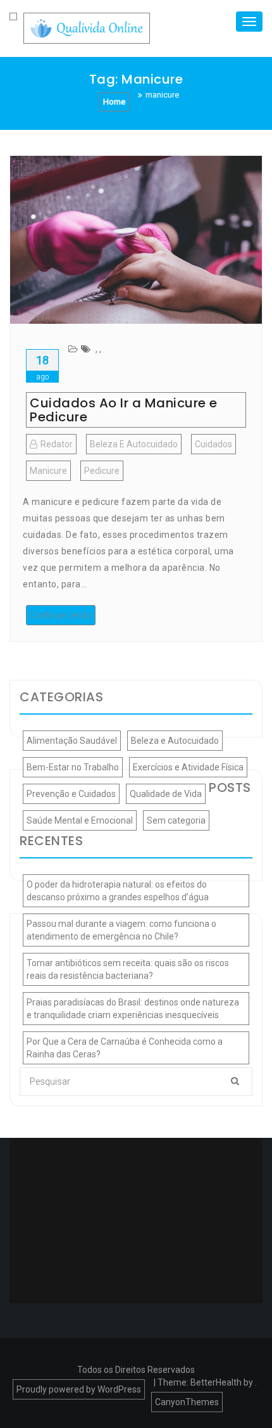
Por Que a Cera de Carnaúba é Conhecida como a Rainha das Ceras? (125, 1047)
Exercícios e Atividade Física (188, 767)
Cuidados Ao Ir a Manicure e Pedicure (124, 410)
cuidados (213, 444)
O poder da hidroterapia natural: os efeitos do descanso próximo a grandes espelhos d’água (118, 890)
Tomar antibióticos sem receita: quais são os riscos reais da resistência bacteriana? (128, 969)
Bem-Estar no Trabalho (73, 767)
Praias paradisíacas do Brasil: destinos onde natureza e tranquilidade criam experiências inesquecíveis (133, 1008)
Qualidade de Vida (166, 794)
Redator (56, 444)
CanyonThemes (187, 1402)
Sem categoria (176, 820)
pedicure (102, 471)
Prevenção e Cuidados (71, 794)
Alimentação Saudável (72, 741)
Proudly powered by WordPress (78, 1389)
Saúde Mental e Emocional (80, 820)
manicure (48, 471)
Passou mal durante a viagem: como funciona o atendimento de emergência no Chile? (121, 930)
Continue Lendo (61, 615)
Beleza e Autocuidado (134, 444)
